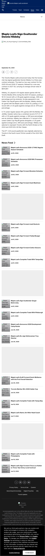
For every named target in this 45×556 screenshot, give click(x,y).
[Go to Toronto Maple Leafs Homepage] (18, 3)
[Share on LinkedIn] (11, 72)
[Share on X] (7, 72)
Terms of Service (19, 548)
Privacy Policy (25, 536)
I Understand (29, 552)
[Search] (3, 10)
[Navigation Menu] (42, 10)
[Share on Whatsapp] (3, 72)
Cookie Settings (14, 552)
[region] (22, 540)
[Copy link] (16, 72)
